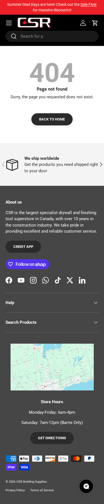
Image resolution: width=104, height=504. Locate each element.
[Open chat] (86, 486)
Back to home (52, 119)
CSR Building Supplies (31, 482)
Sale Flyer (88, 4)
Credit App (23, 247)
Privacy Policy (15, 490)
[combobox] (52, 36)
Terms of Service (42, 490)
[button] (95, 23)
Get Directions (52, 438)
